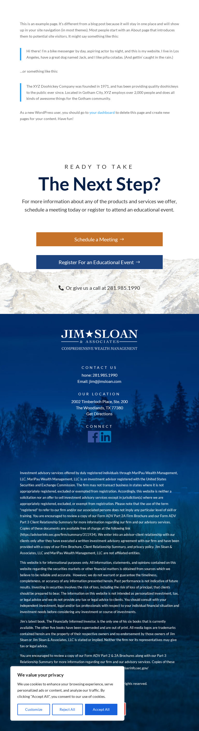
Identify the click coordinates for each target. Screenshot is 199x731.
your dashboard (102, 112)
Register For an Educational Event (96, 262)
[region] (67, 693)
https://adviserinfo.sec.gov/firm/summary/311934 (58, 534)
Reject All (67, 709)
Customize (33, 709)
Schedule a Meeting (96, 239)
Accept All (101, 709)
